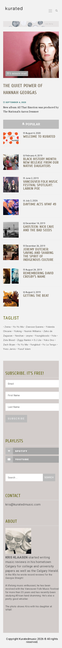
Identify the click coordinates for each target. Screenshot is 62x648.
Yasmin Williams (32, 331)
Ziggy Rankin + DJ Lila (29, 340)
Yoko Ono (49, 340)
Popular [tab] (33, 124)
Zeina (8, 327)
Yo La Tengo (49, 344)
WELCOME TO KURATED (39, 136)
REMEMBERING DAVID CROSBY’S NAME (38, 275)
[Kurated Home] (31, 24)
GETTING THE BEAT (36, 296)
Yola (53, 335)
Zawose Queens (34, 327)
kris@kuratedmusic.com (23, 504)
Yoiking (18, 331)
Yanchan (19, 335)
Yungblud (35, 344)
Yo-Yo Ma (18, 327)
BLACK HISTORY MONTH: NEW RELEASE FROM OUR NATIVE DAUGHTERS (41, 162)
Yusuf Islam (24, 349)
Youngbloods (42, 335)
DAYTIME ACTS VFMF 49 (39, 204)
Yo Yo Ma (22, 344)
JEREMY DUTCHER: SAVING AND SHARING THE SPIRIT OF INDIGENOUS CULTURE (38, 254)
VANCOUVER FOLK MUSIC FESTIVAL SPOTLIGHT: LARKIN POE (40, 185)
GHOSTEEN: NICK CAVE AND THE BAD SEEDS (38, 228)
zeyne (29, 335)
